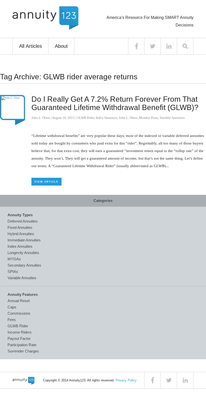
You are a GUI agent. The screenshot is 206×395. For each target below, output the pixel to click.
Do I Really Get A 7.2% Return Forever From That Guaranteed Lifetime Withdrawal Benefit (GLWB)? (114, 103)
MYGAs (14, 259)
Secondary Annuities (24, 265)
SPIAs (13, 271)
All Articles (30, 46)
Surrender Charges (23, 351)
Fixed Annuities (20, 227)
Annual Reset (19, 301)
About (61, 46)
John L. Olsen (40, 118)
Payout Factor (19, 338)
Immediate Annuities (24, 240)
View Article (46, 181)
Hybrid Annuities (21, 234)
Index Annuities (106, 118)
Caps (12, 307)
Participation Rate (22, 345)
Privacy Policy (126, 380)
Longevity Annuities (23, 252)
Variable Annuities (172, 118)
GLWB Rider (85, 118)
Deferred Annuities (23, 221)
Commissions (19, 313)
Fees (12, 319)
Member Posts (148, 118)
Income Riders (20, 332)
